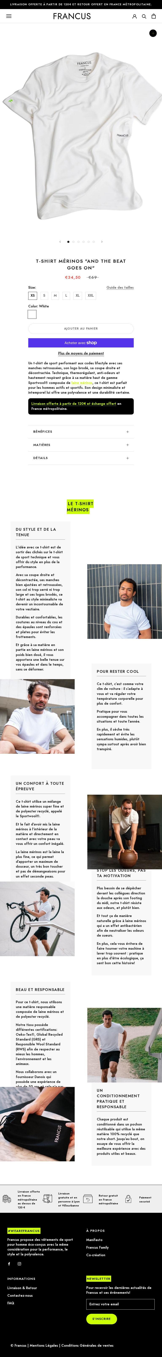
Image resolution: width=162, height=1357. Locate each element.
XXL (91, 295)
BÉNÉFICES (42, 431)
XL (78, 295)
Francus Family (97, 1247)
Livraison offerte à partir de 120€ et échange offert (73, 403)
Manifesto (94, 1240)
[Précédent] (60, 242)
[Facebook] (9, 1263)
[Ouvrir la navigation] (8, 16)
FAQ (10, 1303)
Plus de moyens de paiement (81, 353)
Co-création (95, 1255)
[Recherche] (144, 16)
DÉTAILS (40, 458)
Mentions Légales (44, 1345)
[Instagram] (19, 1263)
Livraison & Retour (22, 1288)
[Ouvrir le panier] (154, 16)
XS (33, 295)
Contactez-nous (20, 1295)
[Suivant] (102, 242)
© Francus (18, 1345)
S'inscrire (101, 1319)
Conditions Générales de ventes (87, 1345)
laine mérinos (82, 383)
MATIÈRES (42, 445)
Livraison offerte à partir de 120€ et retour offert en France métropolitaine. (81, 4)
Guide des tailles (120, 287)
